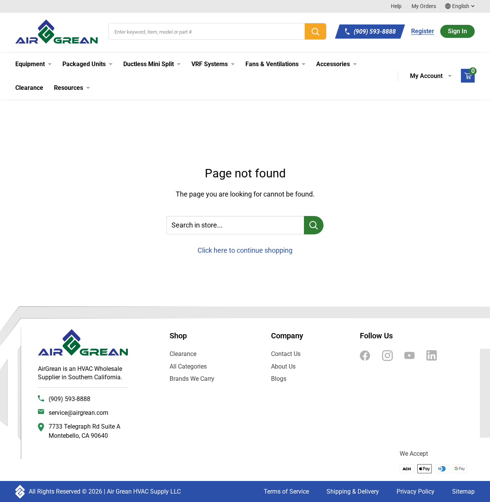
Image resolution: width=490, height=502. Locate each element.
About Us (283, 366)
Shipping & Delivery (353, 491)
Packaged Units (84, 64)
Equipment (30, 64)
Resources (68, 87)
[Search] (315, 31)
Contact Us (286, 353)
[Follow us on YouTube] (409, 355)
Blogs (278, 378)
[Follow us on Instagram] (387, 355)
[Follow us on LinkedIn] (431, 355)
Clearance (29, 87)
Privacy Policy (415, 491)
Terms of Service (286, 491)
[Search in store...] (313, 225)
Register (422, 31)
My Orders (424, 6)
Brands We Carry (192, 378)
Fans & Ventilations (272, 64)
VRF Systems (209, 64)
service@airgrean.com (78, 412)
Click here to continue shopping (245, 250)
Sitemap (463, 491)
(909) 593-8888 (69, 399)
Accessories (333, 64)
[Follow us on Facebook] (365, 355)
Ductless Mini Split (148, 64)
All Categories (188, 366)
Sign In (457, 31)
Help (396, 6)
